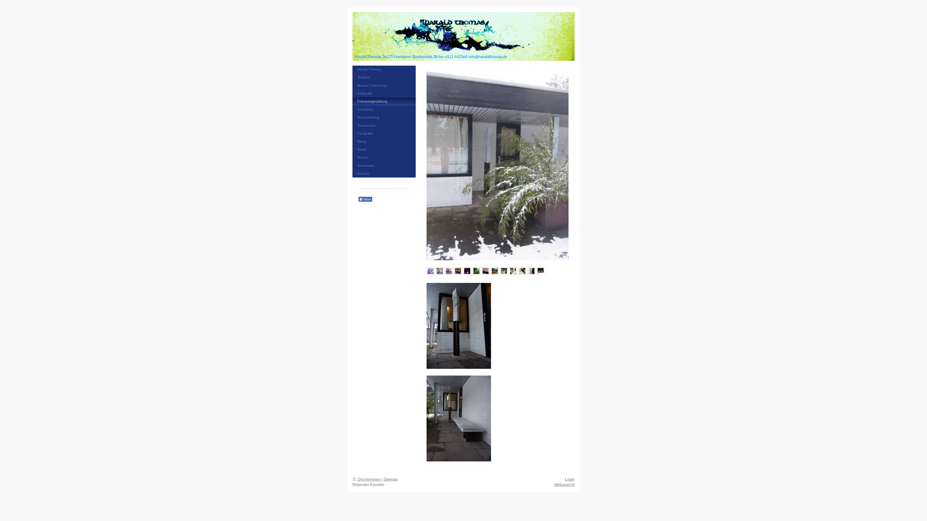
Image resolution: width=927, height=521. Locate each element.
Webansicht (564, 485)
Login (570, 479)
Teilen (367, 199)
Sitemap (390, 479)
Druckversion (369, 479)
